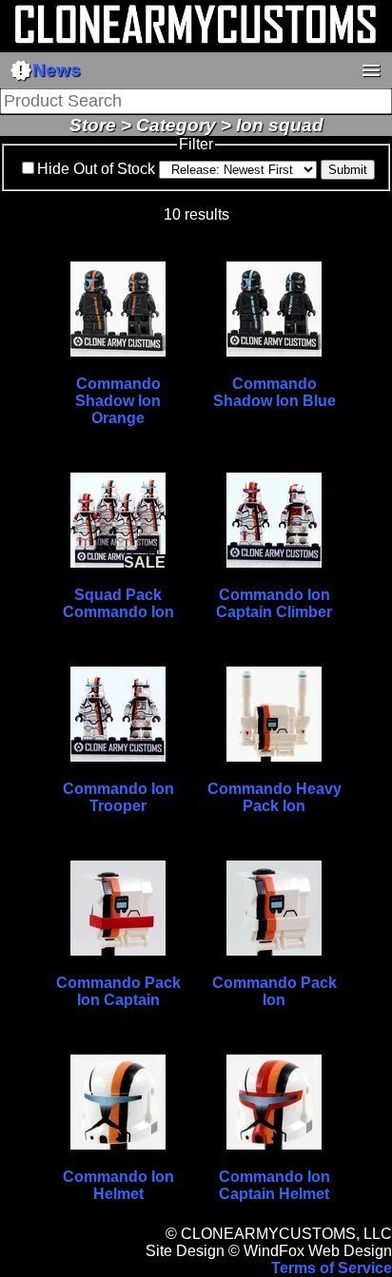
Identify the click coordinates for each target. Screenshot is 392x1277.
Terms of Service (331, 1268)
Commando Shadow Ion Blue (274, 392)
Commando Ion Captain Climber (274, 603)
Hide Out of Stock (96, 169)
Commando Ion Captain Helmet (274, 1185)
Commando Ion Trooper (118, 797)
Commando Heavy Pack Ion (274, 797)
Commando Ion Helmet (118, 1185)
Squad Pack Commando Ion (118, 603)
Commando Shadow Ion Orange (118, 401)
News (45, 70)
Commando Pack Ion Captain (118, 991)
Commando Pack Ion (274, 991)
